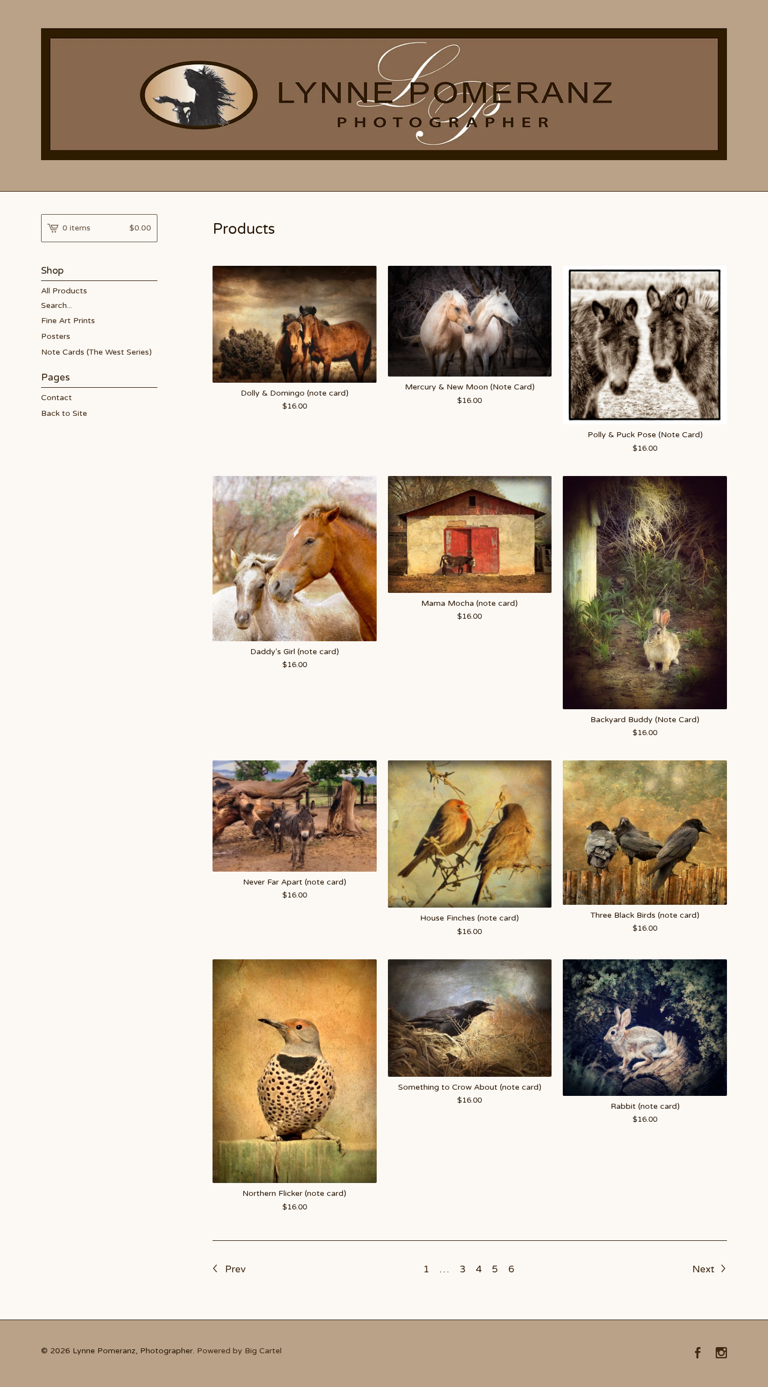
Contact (56, 397)
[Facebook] (697, 1354)
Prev (234, 1269)
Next (704, 1269)
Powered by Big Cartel (239, 1351)
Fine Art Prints (68, 320)
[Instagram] (721, 1354)
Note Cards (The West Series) (96, 352)
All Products (64, 291)
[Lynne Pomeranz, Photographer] (384, 94)
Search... (56, 306)
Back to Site (64, 413)
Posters (55, 336)
